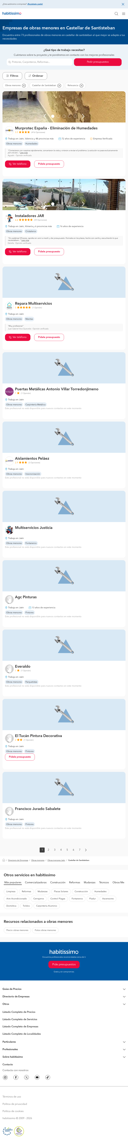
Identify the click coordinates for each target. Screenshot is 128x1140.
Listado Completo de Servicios (19, 1019)
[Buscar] (116, 13)
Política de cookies (13, 1111)
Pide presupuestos (64, 964)
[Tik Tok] (48, 1078)
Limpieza (10, 891)
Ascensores (108, 899)
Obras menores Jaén (56, 860)
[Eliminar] (24, 85)
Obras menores (37, 860)
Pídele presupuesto (49, 164)
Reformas (74, 882)
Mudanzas (89, 882)
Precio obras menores (17, 930)
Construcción (57, 882)
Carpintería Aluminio (46, 906)
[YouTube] (37, 1078)
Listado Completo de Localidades (21, 1034)
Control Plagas (57, 899)
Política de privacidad (14, 1104)
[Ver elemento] (52, 116)
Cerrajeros (38, 899)
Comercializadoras (36, 882)
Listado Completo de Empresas (20, 1026)
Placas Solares (61, 891)
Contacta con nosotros (15, 1070)
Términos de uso (11, 1097)
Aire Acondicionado (16, 899)
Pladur (92, 899)
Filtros (14, 76)
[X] (26, 1078)
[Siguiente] (83, 116)
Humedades (100, 891)
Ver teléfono (20, 164)
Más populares (12, 882)
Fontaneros (77, 899)
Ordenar (37, 76)
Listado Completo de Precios (18, 1012)
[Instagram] (5, 1078)
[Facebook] (16, 1078)
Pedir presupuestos (98, 62)
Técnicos (104, 882)
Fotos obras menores (45, 930)
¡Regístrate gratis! (35, 4)
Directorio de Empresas (18, 860)
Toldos (26, 906)
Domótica (11, 906)
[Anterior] (45, 116)
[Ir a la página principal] (11, 14)
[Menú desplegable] (125, 13)
